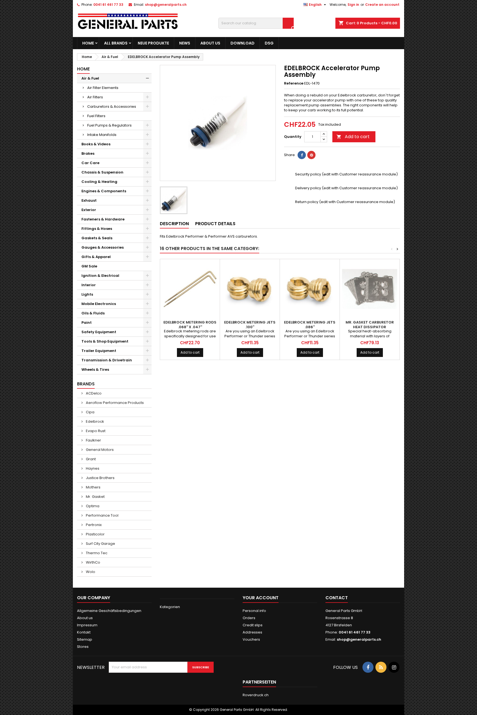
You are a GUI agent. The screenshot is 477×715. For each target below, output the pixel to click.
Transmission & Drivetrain (106, 360)
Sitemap (84, 639)
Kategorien (170, 606)
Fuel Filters (96, 116)
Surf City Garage (100, 543)
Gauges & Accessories (102, 247)
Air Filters (95, 97)
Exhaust (89, 200)
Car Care (90, 162)
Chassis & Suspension (102, 172)
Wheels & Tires (95, 369)
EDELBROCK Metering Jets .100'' (249, 325)
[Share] (302, 155)
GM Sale (89, 266)
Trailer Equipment (98, 350)
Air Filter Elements (102, 87)
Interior (88, 285)
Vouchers (251, 639)
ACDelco (93, 393)
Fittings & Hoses (96, 228)
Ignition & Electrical (100, 275)
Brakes (87, 153)
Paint (86, 322)
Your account (261, 598)
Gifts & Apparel (96, 256)
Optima (92, 506)
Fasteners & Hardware (102, 219)
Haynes (92, 468)
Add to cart (353, 136)
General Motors (99, 449)
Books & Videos (95, 144)
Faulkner (93, 440)
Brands (86, 384)
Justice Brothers (100, 477)
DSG (269, 43)
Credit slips (253, 625)
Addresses (252, 632)
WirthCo (92, 562)
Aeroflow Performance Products (114, 402)
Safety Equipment (98, 332)
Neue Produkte (153, 43)
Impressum (87, 625)
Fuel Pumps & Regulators (109, 125)
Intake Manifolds (101, 134)
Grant (90, 459)
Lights (87, 294)
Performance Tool (101, 515)
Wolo (90, 571)
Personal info (254, 610)
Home (88, 43)
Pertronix (93, 524)
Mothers (92, 487)
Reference (293, 83)
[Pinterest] (311, 155)
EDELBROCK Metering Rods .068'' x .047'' (189, 325)
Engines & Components (103, 191)
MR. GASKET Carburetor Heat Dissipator (370, 325)
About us (210, 43)
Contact (336, 598)
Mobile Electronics (98, 303)
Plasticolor (95, 534)
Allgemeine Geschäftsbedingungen (109, 610)
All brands (116, 43)
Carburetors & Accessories (111, 106)
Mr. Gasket (95, 496)
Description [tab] (174, 223)
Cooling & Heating (99, 181)
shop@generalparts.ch (166, 4)
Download (242, 43)
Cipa (89, 412)
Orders (249, 618)
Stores (83, 646)
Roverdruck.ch (256, 695)
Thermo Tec (96, 553)
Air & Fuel (90, 78)
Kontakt (84, 632)
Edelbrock (94, 421)
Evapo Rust (95, 430)
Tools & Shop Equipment (104, 341)
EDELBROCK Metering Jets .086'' (309, 325)
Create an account (382, 4)
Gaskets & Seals (96, 238)
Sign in (353, 4)
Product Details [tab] (215, 223)
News (184, 43)
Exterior (88, 209)
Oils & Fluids (93, 313)
